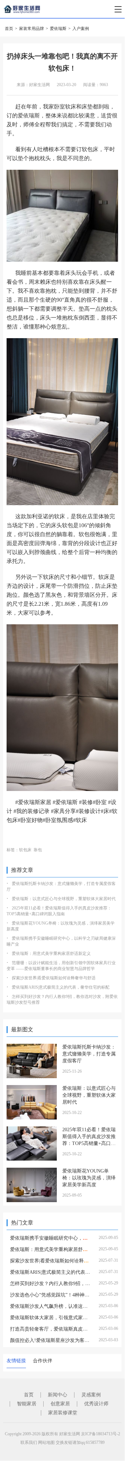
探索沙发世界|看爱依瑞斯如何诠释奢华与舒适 (54, 978)
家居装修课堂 (62, 1412)
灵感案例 (91, 1394)
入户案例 (80, 28)
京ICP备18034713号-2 (100, 1433)
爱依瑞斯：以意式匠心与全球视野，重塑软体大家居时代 (64, 898)
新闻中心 (57, 1394)
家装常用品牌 (31, 28)
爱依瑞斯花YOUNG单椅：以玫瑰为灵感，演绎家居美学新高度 (89, 1177)
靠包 (38, 849)
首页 (9, 28)
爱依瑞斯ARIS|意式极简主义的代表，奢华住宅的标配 (60, 987)
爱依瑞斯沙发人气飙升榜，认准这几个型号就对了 (63, 1306)
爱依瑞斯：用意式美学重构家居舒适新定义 (51, 953)
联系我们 (28, 1442)
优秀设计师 (96, 1403)
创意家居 (60, 1403)
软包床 (25, 849)
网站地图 (46, 1442)
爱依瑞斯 (58, 28)
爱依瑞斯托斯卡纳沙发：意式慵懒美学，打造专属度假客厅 (89, 1053)
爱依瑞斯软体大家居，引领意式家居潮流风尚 (58, 1317)
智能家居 (26, 1403)
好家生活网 (69, 1433)
